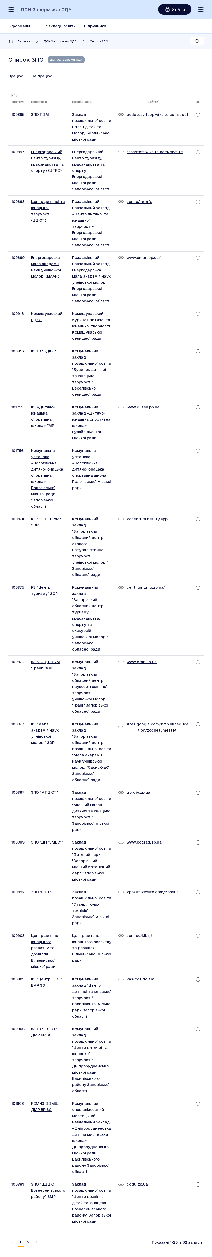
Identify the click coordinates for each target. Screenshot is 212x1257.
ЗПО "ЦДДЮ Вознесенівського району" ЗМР (48, 1190)
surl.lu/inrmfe (139, 202)
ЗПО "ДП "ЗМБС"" (47, 842)
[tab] (15, 76)
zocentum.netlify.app (147, 519)
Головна (24, 41)
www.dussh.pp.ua (143, 407)
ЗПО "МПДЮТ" (44, 792)
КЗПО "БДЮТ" (44, 351)
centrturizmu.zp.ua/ (146, 587)
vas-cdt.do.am (140, 979)
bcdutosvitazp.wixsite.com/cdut (157, 114)
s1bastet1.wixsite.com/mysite (155, 152)
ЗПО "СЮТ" (41, 892)
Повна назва (82, 101)
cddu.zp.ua (137, 1184)
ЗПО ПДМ (40, 114)
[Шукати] (197, 41)
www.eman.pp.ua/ (143, 258)
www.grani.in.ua (142, 662)
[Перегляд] (198, 114)
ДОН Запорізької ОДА (46, 9)
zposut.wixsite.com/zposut (152, 892)
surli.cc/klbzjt (140, 936)
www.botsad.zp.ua (144, 842)
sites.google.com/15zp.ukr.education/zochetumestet (157, 727)
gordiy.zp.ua (138, 792)
